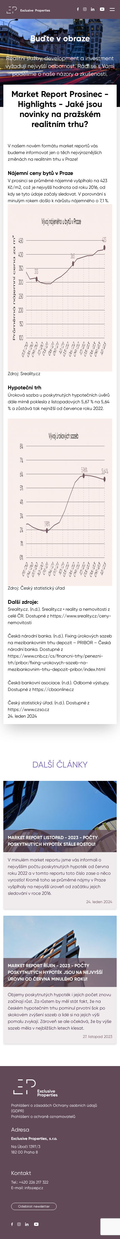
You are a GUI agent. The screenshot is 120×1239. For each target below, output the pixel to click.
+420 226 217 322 (33, 1182)
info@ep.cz (34, 1188)
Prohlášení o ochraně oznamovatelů (43, 1116)
